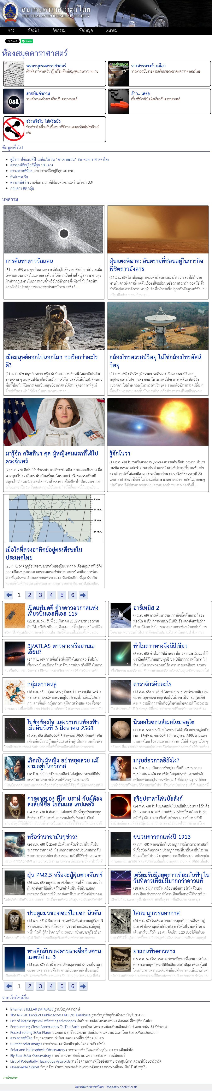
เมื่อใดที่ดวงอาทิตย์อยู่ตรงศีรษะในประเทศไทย (44, 554)
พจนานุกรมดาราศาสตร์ (46, 66)
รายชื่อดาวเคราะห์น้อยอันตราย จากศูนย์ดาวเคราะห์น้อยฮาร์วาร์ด (85, 1062)
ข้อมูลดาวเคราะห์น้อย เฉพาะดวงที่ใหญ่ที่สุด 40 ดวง (57, 1038)
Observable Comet (24, 1067)
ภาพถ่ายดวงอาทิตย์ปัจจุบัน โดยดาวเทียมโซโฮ (57, 1044)
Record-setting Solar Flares (30, 1032)
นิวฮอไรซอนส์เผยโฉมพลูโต (163, 722)
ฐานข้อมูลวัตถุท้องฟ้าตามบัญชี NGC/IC (78, 1015)
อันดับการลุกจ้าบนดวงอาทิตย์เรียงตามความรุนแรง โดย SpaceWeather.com (84, 1033)
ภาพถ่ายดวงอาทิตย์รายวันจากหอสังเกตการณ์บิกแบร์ (67, 1056)
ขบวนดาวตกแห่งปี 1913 (162, 837)
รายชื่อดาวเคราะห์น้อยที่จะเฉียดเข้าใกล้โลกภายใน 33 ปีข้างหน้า (89, 1027)
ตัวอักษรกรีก (19, 176)
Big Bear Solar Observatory (30, 1055)
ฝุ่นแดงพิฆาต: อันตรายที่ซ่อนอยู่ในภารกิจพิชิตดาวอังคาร (156, 265)
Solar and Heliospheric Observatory (37, 1049)
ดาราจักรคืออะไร (152, 684)
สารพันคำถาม (38, 94)
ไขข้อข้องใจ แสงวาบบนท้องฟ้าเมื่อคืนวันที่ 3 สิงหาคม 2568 (63, 725)
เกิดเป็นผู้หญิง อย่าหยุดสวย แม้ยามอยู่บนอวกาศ (63, 763)
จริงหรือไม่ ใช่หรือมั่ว (43, 122)
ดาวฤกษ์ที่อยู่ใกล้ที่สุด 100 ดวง (31, 165)
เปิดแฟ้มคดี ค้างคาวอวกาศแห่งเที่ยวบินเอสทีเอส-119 (63, 611)
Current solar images (26, 1044)
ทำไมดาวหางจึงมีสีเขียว (160, 646)
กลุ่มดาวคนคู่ (42, 684)
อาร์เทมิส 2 (146, 608)
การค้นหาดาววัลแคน (29, 261)
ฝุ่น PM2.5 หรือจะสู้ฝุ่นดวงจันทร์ (64, 875)
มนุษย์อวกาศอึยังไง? (156, 760)
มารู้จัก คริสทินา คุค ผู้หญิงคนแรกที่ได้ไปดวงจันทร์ (52, 457)
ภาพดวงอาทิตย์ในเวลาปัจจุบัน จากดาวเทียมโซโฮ (71, 1050)
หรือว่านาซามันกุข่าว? (52, 837)
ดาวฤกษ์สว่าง (19, 182)
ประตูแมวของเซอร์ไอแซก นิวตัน (64, 913)
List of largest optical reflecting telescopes (43, 1021)
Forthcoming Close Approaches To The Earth (45, 1026)
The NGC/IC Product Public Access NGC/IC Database (50, 1015)
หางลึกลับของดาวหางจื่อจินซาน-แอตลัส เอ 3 (65, 954)
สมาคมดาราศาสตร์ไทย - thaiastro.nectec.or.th (106, 1087)
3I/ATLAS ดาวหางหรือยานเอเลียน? (61, 649)
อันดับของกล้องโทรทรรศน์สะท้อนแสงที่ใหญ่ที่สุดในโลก (81, 1021)
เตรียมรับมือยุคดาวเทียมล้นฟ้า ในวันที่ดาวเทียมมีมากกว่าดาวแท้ (171, 878)
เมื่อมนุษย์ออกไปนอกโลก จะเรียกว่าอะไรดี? (52, 361)
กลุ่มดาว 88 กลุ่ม (22, 188)
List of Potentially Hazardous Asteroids (40, 1061)
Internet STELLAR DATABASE (31, 1009)
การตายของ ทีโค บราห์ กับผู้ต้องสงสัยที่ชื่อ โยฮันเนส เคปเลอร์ (64, 802)
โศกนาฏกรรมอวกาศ (156, 913)
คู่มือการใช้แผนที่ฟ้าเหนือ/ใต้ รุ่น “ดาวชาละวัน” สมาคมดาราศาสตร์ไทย (60, 159)
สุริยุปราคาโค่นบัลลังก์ (158, 799)
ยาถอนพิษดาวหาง (154, 951)
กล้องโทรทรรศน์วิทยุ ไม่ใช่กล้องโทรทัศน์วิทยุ (155, 361)
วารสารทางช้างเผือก (148, 66)
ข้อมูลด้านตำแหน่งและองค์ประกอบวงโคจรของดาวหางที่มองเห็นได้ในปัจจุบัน (78, 1067)
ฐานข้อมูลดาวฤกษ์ (45, 1010)
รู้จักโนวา (120, 453)
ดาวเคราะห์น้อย (21, 171)
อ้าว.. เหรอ (140, 94)
